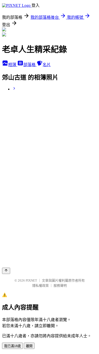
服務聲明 (60, 285)
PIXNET (31, 280)
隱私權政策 (40, 285)
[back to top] (6, 271)
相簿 (12, 65)
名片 (47, 65)
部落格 (30, 65)
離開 (29, 346)
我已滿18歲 (12, 346)
